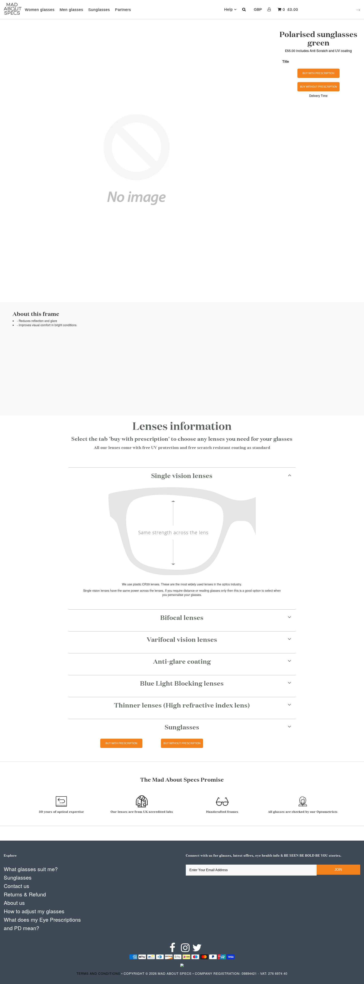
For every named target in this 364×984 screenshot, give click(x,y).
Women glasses (40, 10)
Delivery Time (318, 95)
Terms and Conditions (98, 973)
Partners (123, 10)
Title (285, 61)
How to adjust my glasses (34, 911)
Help (229, 9)
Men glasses (71, 10)
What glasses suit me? (31, 869)
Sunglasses (99, 10)
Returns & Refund (25, 894)
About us (14, 902)
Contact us (16, 885)
